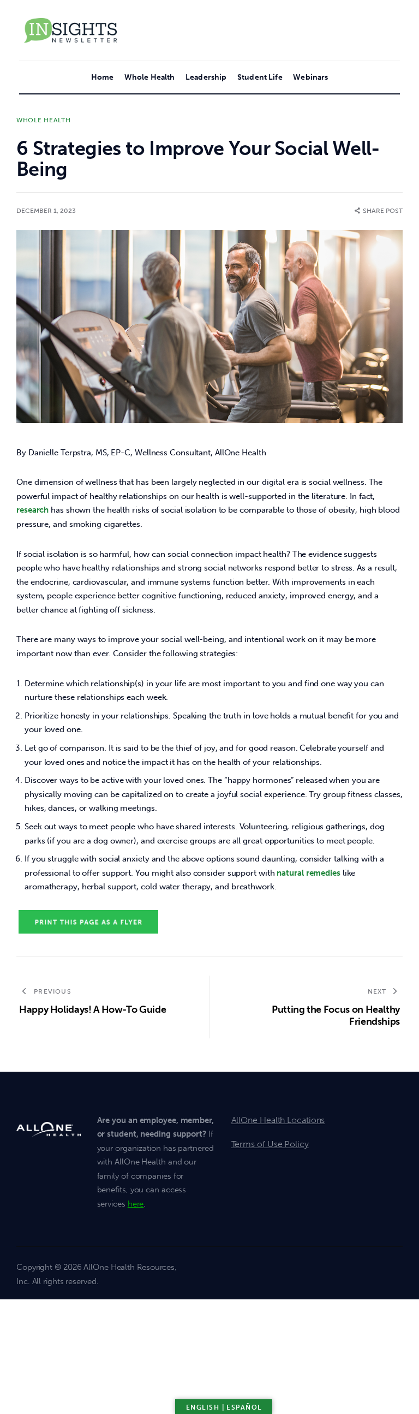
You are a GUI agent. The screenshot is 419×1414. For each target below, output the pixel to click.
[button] (379, 211)
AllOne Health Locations (278, 1120)
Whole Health (43, 120)
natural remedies (308, 873)
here (136, 1204)
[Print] (88, 926)
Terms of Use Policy (270, 1144)
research (32, 510)
